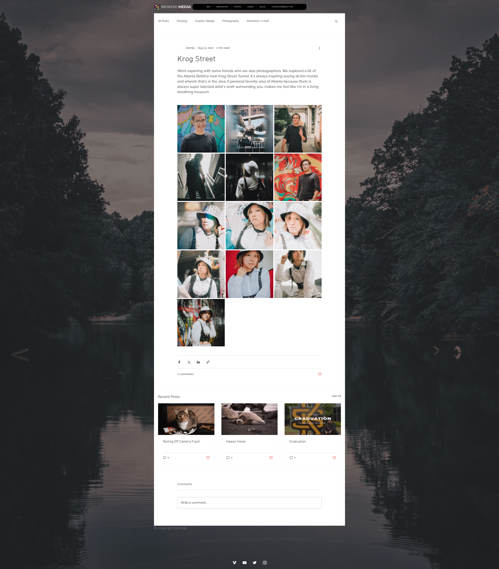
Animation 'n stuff (258, 20)
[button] (336, 21)
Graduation (297, 442)
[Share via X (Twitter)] (189, 362)
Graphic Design (205, 20)
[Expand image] (201, 128)
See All (336, 395)
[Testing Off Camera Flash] (186, 419)
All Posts (163, 20)
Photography (230, 20)
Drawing (182, 20)
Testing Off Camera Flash (181, 442)
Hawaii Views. (236, 442)
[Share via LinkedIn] (198, 362)
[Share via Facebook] (179, 362)
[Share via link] (208, 362)
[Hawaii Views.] (249, 419)
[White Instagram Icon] (264, 562)
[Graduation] (313, 419)
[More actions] (319, 47)
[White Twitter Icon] (254, 562)
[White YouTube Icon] (244, 562)
